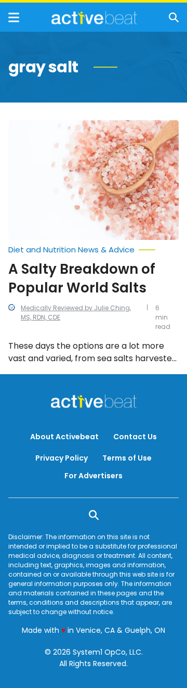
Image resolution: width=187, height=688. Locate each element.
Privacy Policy (61, 458)
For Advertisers (93, 475)
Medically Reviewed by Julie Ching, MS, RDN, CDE (76, 312)
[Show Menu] (13, 17)
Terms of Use (127, 458)
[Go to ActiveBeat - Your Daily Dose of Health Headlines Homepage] (94, 17)
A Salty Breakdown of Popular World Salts (81, 278)
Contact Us (135, 436)
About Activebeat (64, 436)
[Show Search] (174, 17)
